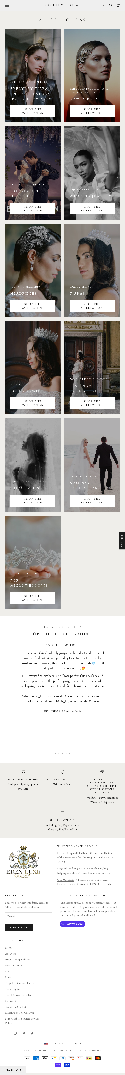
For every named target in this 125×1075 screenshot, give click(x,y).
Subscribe (19, 927)
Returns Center (14, 965)
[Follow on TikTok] (32, 1033)
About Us (10, 954)
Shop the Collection (92, 111)
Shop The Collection (33, 111)
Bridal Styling (13, 989)
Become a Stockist (15, 1007)
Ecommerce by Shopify (85, 1051)
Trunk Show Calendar (18, 995)
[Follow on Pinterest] (23, 1033)
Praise (8, 977)
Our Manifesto (65, 880)
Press (8, 971)
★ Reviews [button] (122, 540)
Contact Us (11, 1001)
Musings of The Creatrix (19, 1012)
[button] (13, 1070)
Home (9, 948)
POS (61, 1051)
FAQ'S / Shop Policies (17, 959)
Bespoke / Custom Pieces (19, 983)
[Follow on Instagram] (15, 1033)
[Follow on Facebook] (6, 1033)
